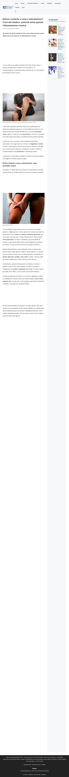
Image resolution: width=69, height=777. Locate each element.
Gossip (42, 3)
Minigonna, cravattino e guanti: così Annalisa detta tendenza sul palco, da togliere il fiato (61, 58)
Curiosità (17, 7)
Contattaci (43, 764)
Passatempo (58, 3)
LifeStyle (22, 3)
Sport (23, 7)
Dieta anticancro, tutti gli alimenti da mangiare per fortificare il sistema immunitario (61, 30)
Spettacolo (49, 3)
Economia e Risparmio (32, 3)
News (16, 3)
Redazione (31, 774)
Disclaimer (43, 774)
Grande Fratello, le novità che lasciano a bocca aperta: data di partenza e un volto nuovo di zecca (61, 72)
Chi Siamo (25, 774)
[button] (16, 11)
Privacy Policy (37, 774)
